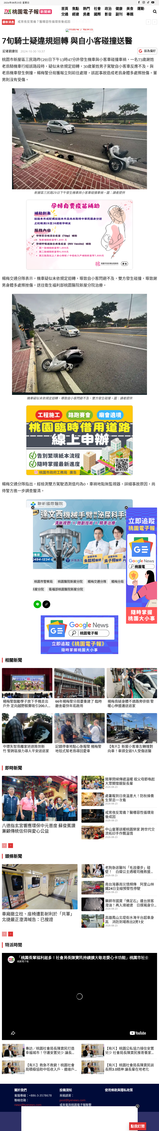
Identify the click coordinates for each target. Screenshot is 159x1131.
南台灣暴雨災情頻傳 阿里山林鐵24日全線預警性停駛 (129, 886)
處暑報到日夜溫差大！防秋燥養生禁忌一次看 (129, 798)
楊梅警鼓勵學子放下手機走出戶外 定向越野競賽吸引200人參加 (27, 703)
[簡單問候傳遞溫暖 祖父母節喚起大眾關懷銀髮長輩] (92, 782)
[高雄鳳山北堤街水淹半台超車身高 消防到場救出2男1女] (92, 921)
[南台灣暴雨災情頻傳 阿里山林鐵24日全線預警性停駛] (92, 887)
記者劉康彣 (10, 51)
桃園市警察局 (43, 581)
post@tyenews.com (73, 1100)
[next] (154, 22)
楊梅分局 (117, 581)
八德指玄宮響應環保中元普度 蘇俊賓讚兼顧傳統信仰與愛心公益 (38, 828)
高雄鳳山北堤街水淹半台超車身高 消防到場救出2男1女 (129, 920)
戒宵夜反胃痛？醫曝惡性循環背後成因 (129, 814)
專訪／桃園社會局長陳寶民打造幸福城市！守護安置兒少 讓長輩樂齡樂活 (50, 1050)
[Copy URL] (46, 604)
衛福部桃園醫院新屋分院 (66, 589)
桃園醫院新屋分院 (70, 581)
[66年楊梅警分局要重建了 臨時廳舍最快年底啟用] (79, 683)
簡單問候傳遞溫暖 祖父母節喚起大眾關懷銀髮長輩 (130, 781)
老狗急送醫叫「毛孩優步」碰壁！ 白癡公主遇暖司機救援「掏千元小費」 (127, 870)
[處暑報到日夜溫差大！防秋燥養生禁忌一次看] (92, 799)
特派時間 (13, 944)
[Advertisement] (79, 1118)
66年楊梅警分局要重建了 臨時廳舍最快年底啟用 (78, 703)
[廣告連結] (79, 634)
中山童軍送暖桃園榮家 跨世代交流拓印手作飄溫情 (130, 831)
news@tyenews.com (27, 1105)
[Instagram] (143, 2)
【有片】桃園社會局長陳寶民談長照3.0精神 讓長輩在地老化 (129, 1067)
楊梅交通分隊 (97, 581)
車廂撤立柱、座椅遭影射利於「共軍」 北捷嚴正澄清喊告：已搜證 (63, 21)
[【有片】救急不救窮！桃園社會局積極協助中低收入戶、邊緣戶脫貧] (13, 1067)
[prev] (148, 22)
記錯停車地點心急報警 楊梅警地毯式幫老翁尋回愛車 (78, 748)
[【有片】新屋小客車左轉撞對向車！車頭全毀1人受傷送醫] (132, 728)
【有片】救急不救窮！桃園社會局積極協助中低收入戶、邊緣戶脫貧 (50, 1067)
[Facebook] (139, 2)
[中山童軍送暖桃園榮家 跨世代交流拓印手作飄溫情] (92, 832)
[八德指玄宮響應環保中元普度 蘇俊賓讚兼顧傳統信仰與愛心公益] (40, 798)
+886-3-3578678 (40, 1095)
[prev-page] (4, 845)
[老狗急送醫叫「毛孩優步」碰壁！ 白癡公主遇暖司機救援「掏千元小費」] (92, 871)
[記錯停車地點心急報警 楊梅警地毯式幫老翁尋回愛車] (79, 728)
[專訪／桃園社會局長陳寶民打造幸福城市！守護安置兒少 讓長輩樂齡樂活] (13, 1050)
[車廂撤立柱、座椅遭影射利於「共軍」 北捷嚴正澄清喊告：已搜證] (40, 886)
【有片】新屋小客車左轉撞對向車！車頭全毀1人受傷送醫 (130, 748)
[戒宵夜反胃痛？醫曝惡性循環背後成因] (92, 816)
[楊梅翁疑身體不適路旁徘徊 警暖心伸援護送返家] (132, 683)
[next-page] (10, 845)
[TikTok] (148, 2)
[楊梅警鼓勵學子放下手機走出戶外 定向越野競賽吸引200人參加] (27, 683)
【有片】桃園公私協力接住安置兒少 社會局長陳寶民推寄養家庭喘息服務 (130, 1050)
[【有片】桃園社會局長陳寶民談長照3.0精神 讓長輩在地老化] (92, 1067)
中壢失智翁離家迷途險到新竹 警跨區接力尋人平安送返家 (26, 748)
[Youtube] (152, 2)
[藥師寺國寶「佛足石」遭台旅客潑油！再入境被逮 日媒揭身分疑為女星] (92, 904)
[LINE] (37, 604)
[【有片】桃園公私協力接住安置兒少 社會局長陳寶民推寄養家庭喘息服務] (92, 1050)
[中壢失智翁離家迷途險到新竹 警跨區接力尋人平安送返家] (27, 728)
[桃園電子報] (28, 11)
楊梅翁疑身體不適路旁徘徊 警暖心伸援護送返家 (131, 703)
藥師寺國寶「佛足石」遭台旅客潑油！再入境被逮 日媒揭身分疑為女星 (129, 903)
